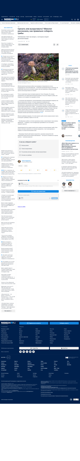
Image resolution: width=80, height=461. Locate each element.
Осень (51, 330)
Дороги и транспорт (23, 336)
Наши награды (4, 334)
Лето (37, 334)
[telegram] (20, 351)
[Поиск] (72, 19)
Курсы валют (46, 16)
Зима (37, 328)
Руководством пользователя (46, 386)
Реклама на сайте (5, 328)
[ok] (27, 351)
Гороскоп (40, 16)
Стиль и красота (67, 330)
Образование (38, 342)
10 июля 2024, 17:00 (21, 41)
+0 (53, 188)
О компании (4, 332)
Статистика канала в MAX (7, 342)
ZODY (51, 16)
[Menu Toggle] (2, 19)
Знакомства (12, 16)
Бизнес (20, 330)
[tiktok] (33, 351)
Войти (22, 198)
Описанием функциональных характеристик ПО (49, 387)
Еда (20, 338)
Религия (52, 340)
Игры (61, 16)
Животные (21, 340)
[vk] (23, 351)
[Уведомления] (75, 19)
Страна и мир (67, 332)
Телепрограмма (28, 16)
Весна (20, 332)
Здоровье (21, 342)
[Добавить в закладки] (54, 44)
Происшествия (53, 334)
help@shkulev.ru (9, 392)
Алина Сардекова (26, 160)
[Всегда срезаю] (20, 145)
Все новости (8, 27)
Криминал (38, 330)
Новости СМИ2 (21, 206)
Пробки (40, 19)
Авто (20, 328)
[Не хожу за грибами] (20, 155)
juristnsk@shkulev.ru (29, 391)
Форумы (22, 16)
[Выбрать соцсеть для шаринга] (57, 44)
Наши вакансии (4, 336)
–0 (57, 188)
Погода (17, 16)
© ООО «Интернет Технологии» (7, 399)
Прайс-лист (3, 330)
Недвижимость (4, 16)
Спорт (65, 328)
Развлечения (53, 338)
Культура (38, 332)
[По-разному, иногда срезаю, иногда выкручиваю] (20, 152)
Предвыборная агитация (6, 340)
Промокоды (56, 16)
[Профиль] (78, 19)
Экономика (66, 336)
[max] (30, 351)
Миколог (20, 165)
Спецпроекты (67, 338)
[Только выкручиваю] (20, 148)
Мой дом (38, 336)
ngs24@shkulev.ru (15, 390)
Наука (37, 338)
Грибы (26, 165)
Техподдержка (4, 338)
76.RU (41, 112)
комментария (24, 44)
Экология (66, 334)
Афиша (35, 16)
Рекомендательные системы (46, 394)
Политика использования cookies (47, 392)
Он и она (52, 328)
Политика (52, 332)
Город (20, 334)
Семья (51, 342)
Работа (51, 336)
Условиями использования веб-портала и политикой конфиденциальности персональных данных (58, 388)
